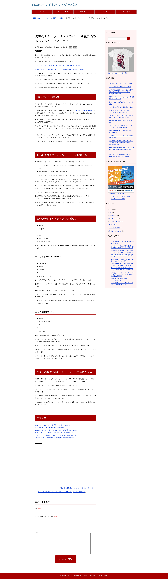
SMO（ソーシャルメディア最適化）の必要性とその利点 (52, 425)
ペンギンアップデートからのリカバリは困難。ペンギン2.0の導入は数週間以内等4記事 (122, 274)
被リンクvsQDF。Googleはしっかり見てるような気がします (54, 432)
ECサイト (112, 224)
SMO (75, 47)
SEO (70, 47)
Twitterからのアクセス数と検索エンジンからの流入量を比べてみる (56, 430)
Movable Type (113, 218)
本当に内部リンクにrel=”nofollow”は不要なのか (50, 427)
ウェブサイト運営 (114, 221)
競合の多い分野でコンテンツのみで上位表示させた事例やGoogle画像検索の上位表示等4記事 (121, 142)
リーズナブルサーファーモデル (84, 110)
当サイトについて (63, 12)
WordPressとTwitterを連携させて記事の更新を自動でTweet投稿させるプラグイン (121, 149)
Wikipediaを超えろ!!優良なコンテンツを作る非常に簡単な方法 (54, 437)
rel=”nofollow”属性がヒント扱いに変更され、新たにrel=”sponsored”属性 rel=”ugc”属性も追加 (121, 92)
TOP (44, 18)
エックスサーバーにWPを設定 (120, 196)
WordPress (112, 215)
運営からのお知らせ (115, 231)
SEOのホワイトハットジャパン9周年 (120, 83)
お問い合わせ (84, 12)
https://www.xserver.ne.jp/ (116, 193)
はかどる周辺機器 (114, 228)
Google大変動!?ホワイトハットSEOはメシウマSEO (77, 488)
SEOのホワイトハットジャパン (54, 4)
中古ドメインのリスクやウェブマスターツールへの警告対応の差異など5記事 (59, 69)
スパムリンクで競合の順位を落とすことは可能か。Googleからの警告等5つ (58, 65)
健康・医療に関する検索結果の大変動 (121, 107)
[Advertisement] (83, 26)
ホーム (42, 12)
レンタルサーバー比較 (118, 199)
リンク (105, 12)
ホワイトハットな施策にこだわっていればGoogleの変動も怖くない (56, 435)
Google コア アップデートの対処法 (120, 87)
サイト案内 (126, 12)
